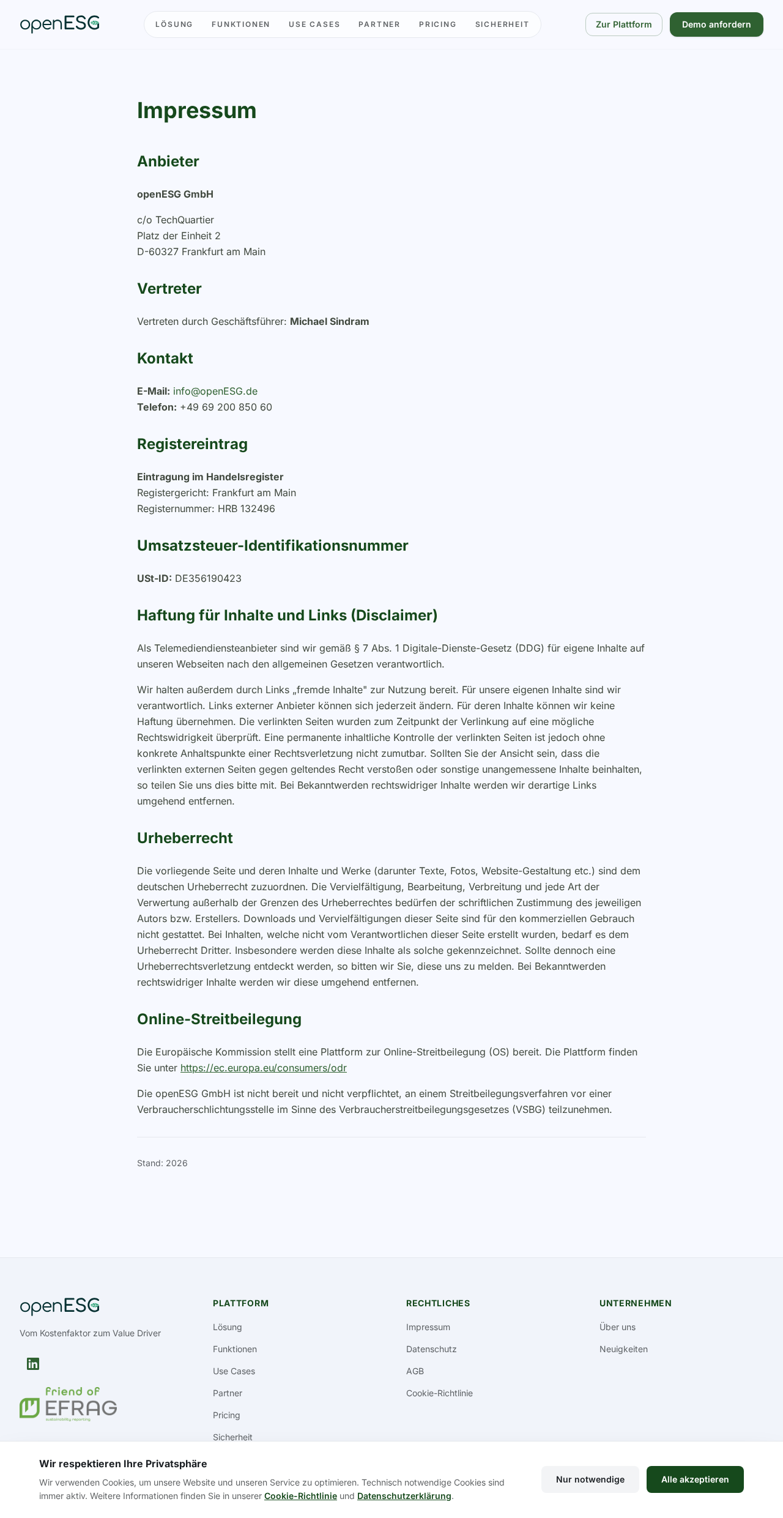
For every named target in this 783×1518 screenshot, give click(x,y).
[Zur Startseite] (60, 24)
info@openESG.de (215, 391)
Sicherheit (502, 24)
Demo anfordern (716, 24)
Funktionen (241, 24)
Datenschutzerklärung (404, 1495)
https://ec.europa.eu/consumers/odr (263, 1068)
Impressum (428, 1327)
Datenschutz (431, 1349)
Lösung (174, 24)
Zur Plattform (624, 24)
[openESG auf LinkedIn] (33, 1363)
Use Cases (314, 24)
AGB (415, 1371)
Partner (379, 24)
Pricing (438, 24)
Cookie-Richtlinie (439, 1393)
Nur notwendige (590, 1479)
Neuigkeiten (623, 1349)
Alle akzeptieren (695, 1479)
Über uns (617, 1327)
